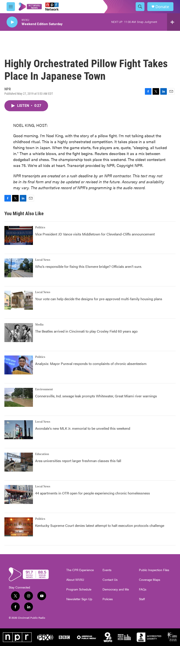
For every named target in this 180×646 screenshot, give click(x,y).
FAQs (142, 589)
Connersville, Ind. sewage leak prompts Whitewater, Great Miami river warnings (96, 395)
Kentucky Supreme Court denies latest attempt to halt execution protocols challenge (99, 525)
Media (39, 324)
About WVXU (75, 579)
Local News (42, 260)
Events (107, 570)
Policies (108, 599)
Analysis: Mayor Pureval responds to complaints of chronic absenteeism (91, 363)
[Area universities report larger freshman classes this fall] (18, 462)
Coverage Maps (149, 579)
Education (42, 454)
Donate (162, 6)
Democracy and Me (116, 589)
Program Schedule (78, 589)
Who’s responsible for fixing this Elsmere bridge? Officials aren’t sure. (89, 266)
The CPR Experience (80, 570)
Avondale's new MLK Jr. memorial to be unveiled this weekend (82, 428)
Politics (40, 227)
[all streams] (173, 22)
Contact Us (110, 579)
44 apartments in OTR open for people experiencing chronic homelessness (92, 493)
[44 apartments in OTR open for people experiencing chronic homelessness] (18, 494)
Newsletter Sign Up (79, 599)
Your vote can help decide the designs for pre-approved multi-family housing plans (98, 298)
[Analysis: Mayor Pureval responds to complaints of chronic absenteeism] (18, 364)
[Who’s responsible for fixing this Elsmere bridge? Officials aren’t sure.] (18, 267)
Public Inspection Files (154, 570)
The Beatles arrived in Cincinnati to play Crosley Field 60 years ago (86, 331)
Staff (142, 599)
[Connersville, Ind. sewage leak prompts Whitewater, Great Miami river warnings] (18, 397)
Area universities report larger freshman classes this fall (78, 460)
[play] (12, 22)
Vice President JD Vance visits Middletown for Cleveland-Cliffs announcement (95, 234)
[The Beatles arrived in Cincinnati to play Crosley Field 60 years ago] (18, 332)
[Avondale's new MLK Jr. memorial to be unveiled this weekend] (18, 429)
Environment (44, 389)
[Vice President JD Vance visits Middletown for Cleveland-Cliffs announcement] (18, 235)
